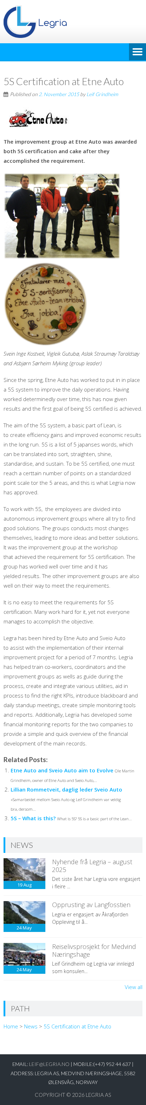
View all (133, 986)
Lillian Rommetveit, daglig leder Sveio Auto (66, 789)
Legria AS (98, 1095)
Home (11, 1026)
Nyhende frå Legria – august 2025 (92, 865)
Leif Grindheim (102, 94)
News (31, 1026)
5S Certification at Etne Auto (77, 1026)
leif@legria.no (49, 1064)
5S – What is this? (33, 818)
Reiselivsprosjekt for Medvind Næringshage (94, 950)
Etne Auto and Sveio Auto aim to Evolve (62, 770)
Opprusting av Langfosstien (91, 904)
